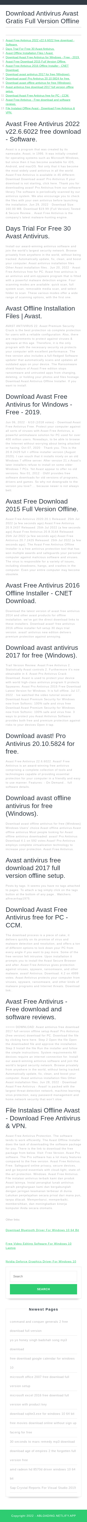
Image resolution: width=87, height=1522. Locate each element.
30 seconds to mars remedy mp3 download (42, 1441)
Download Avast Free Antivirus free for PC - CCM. (37, 95)
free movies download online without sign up (43, 1423)
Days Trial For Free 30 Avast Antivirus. (30, 48)
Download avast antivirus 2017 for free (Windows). (38, 74)
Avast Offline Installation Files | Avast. (29, 53)
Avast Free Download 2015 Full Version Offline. (36, 61)
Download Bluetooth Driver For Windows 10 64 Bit (42, 1230)
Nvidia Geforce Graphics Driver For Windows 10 (41, 1261)
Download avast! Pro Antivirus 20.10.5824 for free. (38, 78)
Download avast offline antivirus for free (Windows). (38, 82)
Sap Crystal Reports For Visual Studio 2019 (43, 1487)
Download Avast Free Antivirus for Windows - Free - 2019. (43, 57)
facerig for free (21, 1432)
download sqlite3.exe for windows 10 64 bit (42, 1413)
